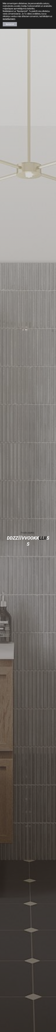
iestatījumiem (9, 19)
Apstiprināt (10, 24)
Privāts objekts (27, 532)
